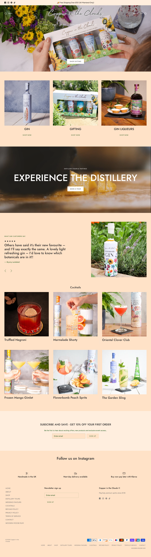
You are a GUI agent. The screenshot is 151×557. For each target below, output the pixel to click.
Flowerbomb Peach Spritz (70, 397)
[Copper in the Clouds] (75, 13)
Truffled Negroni (15, 340)
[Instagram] (8, 2)
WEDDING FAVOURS (13, 502)
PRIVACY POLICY (12, 513)
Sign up (92, 436)
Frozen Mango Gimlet (18, 397)
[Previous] (5, 270)
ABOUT (63, 25)
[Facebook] (5, 2)
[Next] (11, 270)
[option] (75, 38)
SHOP (54, 25)
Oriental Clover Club (116, 340)
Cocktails (75, 287)
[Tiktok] (14, 2)
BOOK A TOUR (75, 189)
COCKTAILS (10, 506)
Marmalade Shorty (65, 340)
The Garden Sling (114, 398)
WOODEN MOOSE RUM (15, 523)
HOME (45, 25)
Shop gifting (75, 61)
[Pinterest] (11, 2)
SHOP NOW (27, 135)
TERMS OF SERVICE (13, 516)
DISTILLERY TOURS (77, 25)
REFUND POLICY (12, 509)
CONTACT (104, 25)
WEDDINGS (92, 25)
